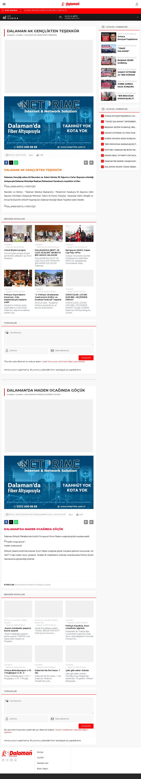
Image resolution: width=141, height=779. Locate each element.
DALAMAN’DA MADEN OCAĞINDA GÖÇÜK (32, 585)
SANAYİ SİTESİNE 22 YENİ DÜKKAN (127, 73)
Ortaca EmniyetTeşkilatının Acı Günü (128, 39)
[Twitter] (7, 760)
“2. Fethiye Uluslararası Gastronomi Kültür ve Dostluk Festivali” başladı (48, 297)
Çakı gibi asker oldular (77, 670)
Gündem (19, 35)
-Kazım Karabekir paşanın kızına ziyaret (17, 629)
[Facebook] (3, 760)
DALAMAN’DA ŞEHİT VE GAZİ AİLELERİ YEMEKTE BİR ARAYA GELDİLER (48, 252)
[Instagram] (11, 760)
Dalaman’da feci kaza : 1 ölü (47, 671)
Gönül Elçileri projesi (15, 250)
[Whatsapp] (15, 760)
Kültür (24, 620)
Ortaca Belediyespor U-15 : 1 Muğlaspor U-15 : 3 (18, 671)
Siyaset (7, 622)
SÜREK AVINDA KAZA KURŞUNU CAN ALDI (45, 10)
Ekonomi (8, 620)
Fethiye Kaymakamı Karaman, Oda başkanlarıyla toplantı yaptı (15, 298)
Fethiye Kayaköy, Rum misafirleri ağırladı (77, 626)
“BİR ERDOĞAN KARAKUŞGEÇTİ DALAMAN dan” (126, 99)
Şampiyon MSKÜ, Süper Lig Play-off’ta (78, 251)
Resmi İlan (39, 622)
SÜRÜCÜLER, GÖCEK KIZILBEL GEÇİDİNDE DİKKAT (76, 297)
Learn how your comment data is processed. (63, 361)
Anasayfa (10, 35)
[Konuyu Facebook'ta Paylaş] (6, 163)
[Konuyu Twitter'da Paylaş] (11, 163)
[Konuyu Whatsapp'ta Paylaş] (16, 163)
